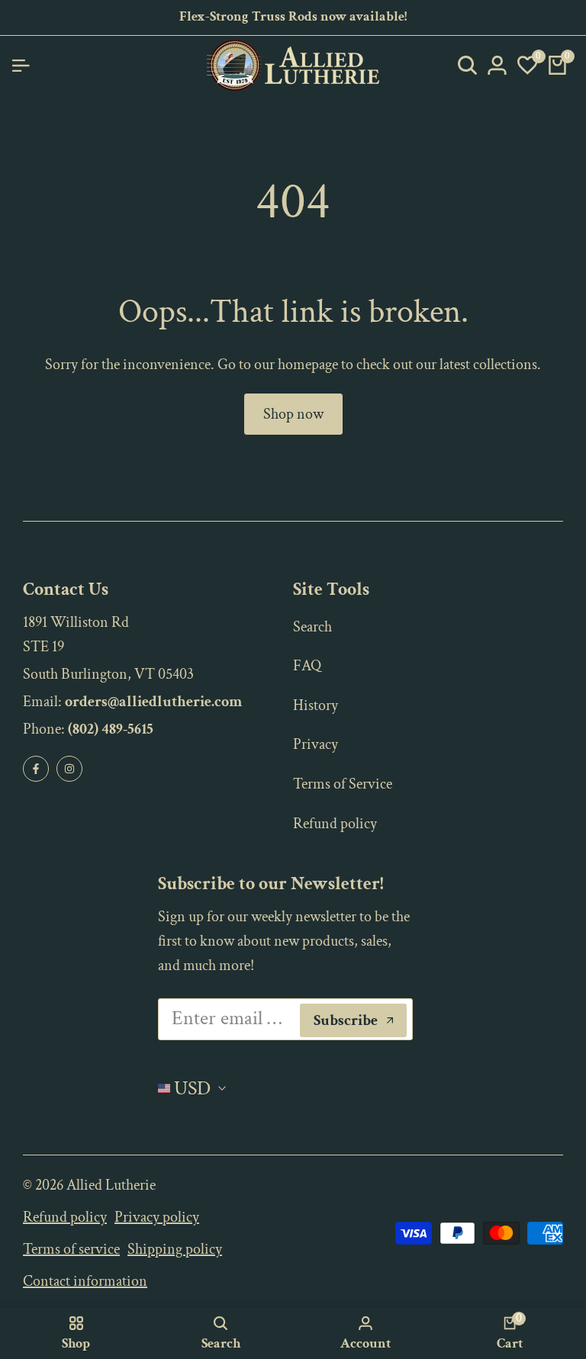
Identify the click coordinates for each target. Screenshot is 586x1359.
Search (312, 627)
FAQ (307, 666)
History (315, 705)
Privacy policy (156, 1217)
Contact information (85, 1281)
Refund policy (335, 824)
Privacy (315, 744)
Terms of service (71, 1249)
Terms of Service (342, 784)
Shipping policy (174, 1249)
